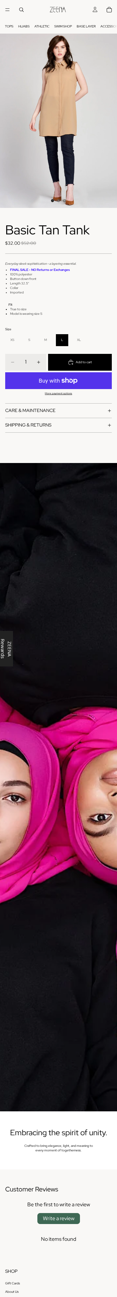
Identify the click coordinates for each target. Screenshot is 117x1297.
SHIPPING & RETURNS (28, 425)
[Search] (21, 10)
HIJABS (24, 26)
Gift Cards (12, 1283)
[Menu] (7, 9)
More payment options (58, 393)
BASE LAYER (86, 26)
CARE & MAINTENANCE (30, 410)
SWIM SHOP (63, 26)
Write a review (58, 1218)
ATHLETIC (41, 26)
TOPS (9, 26)
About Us (12, 1292)
